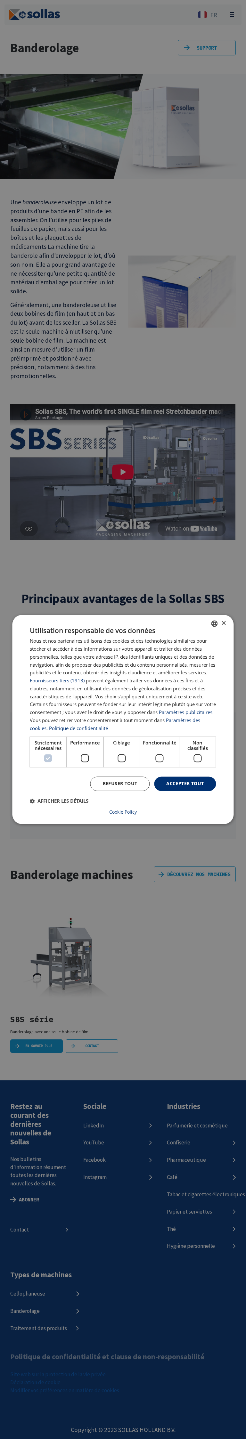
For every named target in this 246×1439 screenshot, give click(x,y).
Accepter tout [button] (185, 784)
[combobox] (214, 623)
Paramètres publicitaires (185, 712)
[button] (59, 801)
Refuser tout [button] (120, 784)
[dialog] (123, 719)
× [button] (223, 623)
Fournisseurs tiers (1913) (57, 681)
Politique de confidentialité (78, 728)
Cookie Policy (123, 812)
